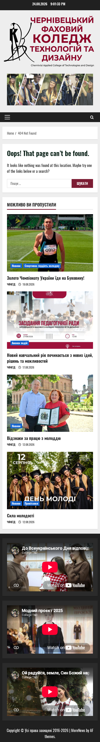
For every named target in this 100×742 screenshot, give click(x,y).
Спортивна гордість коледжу (42, 266)
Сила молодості (20, 515)
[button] (7, 117)
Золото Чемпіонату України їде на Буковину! (45, 278)
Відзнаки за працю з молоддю (34, 438)
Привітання (31, 503)
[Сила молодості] (50, 480)
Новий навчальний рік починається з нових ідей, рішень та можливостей (50, 358)
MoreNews (78, 730)
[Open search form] (92, 117)
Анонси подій (19, 343)
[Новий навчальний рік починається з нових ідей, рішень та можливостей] (50, 320)
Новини (16, 266)
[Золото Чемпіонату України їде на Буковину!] (50, 243)
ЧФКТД (11, 284)
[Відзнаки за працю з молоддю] (50, 403)
